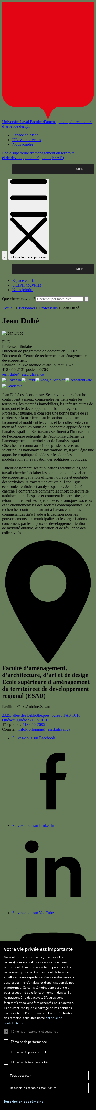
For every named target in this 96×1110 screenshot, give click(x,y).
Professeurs (48, 308)
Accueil (8, 308)
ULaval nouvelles (26, 139)
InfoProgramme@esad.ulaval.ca (44, 729)
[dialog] (48, 1025)
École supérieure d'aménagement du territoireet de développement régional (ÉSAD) (38, 155)
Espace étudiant (25, 135)
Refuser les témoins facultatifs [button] (33, 1088)
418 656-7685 (33, 724)
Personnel (27, 308)
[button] (23, 1101)
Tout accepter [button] (20, 1075)
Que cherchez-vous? (18, 299)
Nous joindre (22, 144)
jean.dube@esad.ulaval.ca (23, 374)
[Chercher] (4, 255)
